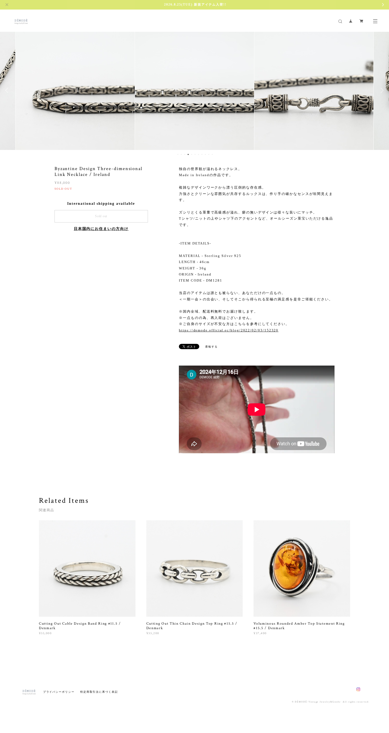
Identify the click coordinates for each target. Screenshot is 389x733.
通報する (211, 346)
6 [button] (195, 154)
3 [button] (184, 154)
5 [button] (191, 154)
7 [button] (198, 154)
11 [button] (212, 154)
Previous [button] (8, 90)
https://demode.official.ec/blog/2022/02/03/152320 (228, 330)
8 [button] (201, 154)
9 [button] (205, 154)
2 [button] (181, 154)
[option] (75, 90)
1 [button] (177, 154)
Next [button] (381, 90)
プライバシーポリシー (59, 691)
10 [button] (208, 154)
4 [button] (188, 154)
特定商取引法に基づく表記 (99, 691)
